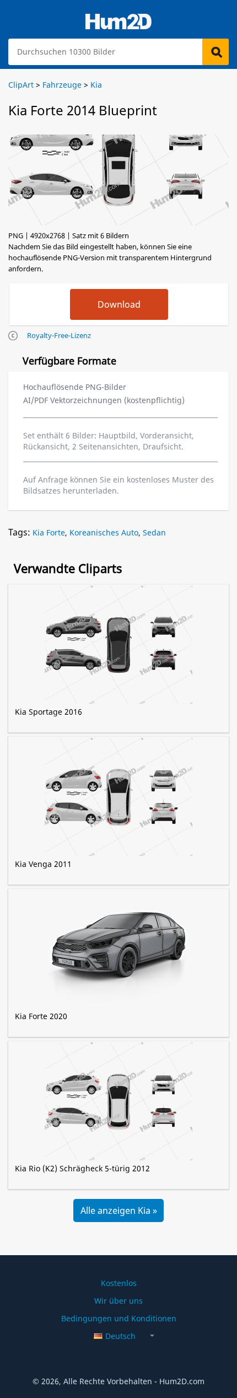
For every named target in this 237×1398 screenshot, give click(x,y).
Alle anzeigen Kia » (118, 1210)
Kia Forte (49, 532)
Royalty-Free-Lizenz (59, 335)
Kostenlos (119, 1283)
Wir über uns (118, 1300)
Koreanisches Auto (103, 532)
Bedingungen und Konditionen (118, 1318)
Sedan (154, 532)
